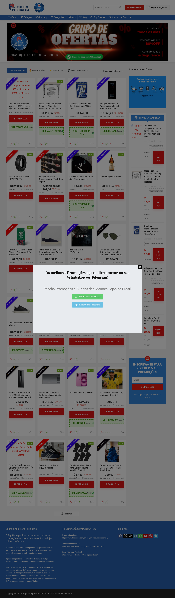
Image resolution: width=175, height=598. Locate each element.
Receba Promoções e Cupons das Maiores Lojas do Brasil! (88, 289)
